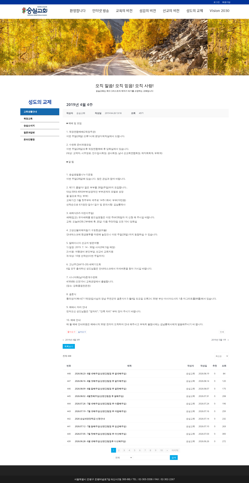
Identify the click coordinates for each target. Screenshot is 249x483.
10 (161, 450)
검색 (174, 457)
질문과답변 (29, 132)
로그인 (217, 2)
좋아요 (71, 331)
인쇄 (222, 331)
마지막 (175, 450)
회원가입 (226, 2)
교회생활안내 (30, 111)
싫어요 (82, 331)
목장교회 (28, 118)
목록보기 (68, 346)
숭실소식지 (29, 125)
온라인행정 (29, 139)
